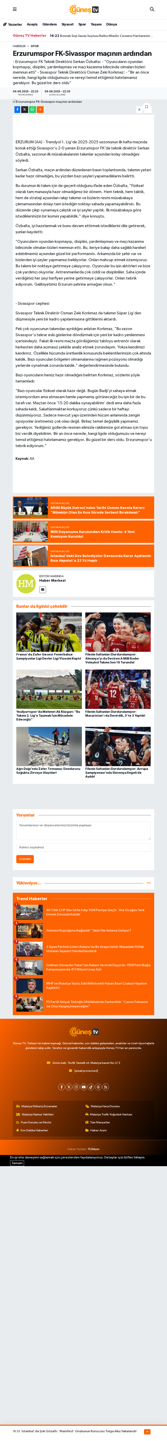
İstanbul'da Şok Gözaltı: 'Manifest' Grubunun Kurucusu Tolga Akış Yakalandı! (79, 1431)
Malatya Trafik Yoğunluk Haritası (111, 1114)
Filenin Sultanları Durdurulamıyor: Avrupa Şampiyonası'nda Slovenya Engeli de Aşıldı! (116, 772)
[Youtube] (83, 1087)
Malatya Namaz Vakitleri (38, 1114)
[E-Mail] (42, 589)
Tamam (17, 1163)
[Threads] (98, 1087)
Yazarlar (15, 25)
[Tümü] (149, 883)
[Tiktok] (91, 1087)
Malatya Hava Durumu (105, 1106)
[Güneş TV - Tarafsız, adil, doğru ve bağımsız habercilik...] (83, 9)
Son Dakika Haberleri (34, 1130)
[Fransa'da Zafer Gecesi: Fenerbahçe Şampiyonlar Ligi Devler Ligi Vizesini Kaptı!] (49, 632)
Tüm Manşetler (100, 1122)
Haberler (19, 46)
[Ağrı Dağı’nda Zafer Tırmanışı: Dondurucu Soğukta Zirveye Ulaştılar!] (49, 746)
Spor (82, 24)
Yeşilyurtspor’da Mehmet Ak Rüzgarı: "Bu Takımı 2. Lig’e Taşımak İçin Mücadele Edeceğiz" (48, 715)
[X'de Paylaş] (24, 109)
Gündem (49, 24)
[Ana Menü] (15, 9)
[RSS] (105, 1087)
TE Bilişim (93, 1149)
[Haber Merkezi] (26, 583)
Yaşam (96, 24)
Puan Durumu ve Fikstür (36, 1122)
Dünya (111, 24)
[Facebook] (61, 1087)
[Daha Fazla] (40, 109)
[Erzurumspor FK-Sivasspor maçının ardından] (83, 102)
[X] (69, 1087)
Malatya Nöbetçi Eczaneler (39, 1106)
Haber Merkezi (52, 580)
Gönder (25, 859)
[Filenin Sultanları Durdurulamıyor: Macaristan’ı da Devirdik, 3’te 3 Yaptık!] (118, 689)
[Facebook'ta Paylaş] (17, 109)
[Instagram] (76, 1087)
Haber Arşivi (98, 1130)
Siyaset (68, 24)
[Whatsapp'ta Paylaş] (32, 109)
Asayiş (32, 24)
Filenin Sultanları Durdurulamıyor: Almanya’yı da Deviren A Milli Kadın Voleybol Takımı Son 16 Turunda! (112, 658)
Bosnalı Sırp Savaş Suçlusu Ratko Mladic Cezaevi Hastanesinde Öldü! (102, 36)
